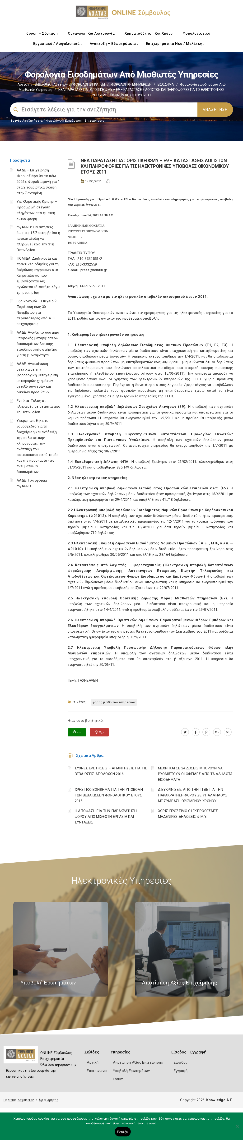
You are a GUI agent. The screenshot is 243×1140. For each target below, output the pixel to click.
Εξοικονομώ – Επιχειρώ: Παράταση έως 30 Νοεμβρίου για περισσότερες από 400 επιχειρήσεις (37, 312)
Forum (118, 1079)
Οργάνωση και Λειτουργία (92, 33)
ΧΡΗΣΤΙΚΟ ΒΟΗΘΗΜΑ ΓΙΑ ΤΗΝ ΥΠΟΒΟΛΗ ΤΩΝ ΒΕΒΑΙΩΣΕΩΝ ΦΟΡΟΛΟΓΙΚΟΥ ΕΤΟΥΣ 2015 (109, 795)
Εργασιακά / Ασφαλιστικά (57, 43)
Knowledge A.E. (219, 1100)
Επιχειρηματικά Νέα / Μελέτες (174, 43)
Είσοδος (181, 1062)
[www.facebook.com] (195, 732)
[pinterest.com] (206, 732)
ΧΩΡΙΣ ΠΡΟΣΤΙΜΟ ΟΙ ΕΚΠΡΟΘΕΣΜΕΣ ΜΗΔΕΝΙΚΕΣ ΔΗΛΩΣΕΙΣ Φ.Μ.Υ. (188, 814)
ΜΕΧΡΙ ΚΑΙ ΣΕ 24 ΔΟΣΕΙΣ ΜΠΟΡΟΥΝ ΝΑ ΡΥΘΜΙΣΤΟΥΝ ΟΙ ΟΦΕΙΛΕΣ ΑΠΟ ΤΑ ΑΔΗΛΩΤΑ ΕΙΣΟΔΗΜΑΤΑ (195, 774)
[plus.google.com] (217, 732)
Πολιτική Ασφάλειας (19, 1100)
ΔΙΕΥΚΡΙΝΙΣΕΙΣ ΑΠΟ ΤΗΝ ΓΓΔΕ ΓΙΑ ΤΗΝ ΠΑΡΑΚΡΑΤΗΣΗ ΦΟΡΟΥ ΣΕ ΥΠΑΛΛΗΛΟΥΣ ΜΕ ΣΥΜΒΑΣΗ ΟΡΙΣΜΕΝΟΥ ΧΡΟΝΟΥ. (192, 795)
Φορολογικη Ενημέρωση (64, 120)
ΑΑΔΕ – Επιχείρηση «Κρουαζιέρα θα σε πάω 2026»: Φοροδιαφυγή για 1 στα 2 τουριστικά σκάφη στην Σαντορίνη (38, 181)
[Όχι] (237, 1128)
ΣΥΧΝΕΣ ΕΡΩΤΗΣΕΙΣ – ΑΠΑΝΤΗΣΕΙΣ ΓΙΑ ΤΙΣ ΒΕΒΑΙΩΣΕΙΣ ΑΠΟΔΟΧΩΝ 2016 (111, 771)
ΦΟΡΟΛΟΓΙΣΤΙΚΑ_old (89, 84)
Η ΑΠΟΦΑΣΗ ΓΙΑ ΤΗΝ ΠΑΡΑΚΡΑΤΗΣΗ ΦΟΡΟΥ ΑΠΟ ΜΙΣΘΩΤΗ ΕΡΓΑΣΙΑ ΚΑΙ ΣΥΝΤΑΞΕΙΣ (106, 816)
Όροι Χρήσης (48, 1100)
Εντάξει (123, 1132)
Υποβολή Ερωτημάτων (131, 1071)
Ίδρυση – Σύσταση (42, 33)
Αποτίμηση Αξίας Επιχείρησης (138, 1062)
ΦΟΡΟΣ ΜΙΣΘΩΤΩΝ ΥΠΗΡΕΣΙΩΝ (114, 702)
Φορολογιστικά (197, 33)
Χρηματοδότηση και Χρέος (149, 33)
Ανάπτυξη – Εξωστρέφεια (113, 43)
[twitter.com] (185, 732)
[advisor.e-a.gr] (227, 732)
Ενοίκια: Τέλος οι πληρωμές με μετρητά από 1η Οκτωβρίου (38, 406)
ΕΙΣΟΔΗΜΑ (166, 84)
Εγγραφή (181, 1071)
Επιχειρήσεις (94, 120)
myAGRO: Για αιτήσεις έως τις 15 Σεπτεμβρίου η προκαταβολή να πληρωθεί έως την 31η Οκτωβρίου (38, 238)
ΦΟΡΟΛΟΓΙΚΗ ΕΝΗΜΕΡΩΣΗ (131, 84)
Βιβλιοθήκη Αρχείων (51, 84)
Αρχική (23, 84)
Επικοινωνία (97, 1071)
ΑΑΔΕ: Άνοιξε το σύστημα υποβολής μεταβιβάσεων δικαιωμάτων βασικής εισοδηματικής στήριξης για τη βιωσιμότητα (38, 343)
